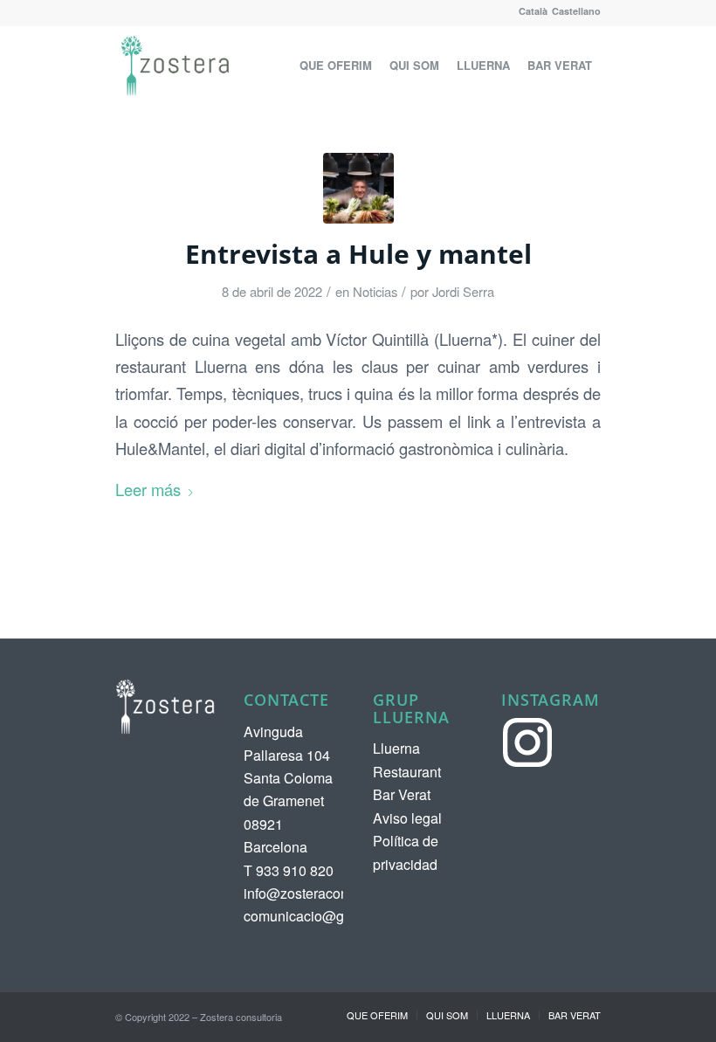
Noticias (375, 291)
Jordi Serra (463, 291)
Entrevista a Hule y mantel (358, 254)
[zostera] (175, 65)
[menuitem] (336, 65)
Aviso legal (407, 818)
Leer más (148, 489)
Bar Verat (401, 794)
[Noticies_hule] (358, 188)
